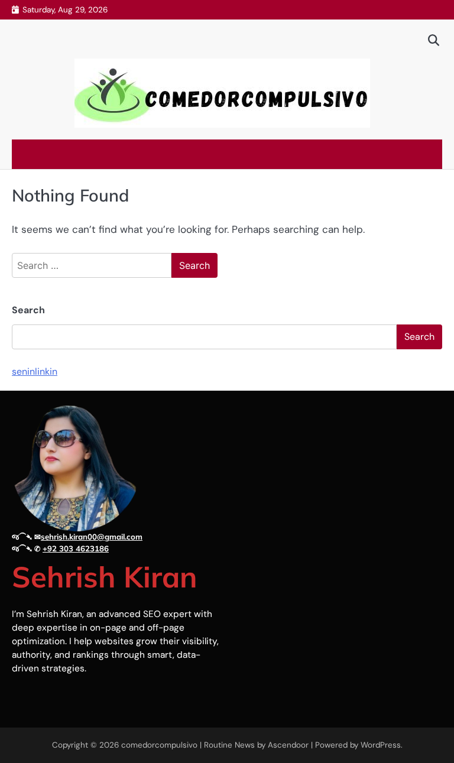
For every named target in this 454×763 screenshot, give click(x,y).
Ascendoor (288, 745)
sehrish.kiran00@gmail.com (91, 536)
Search (28, 310)
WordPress (381, 745)
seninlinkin (34, 371)
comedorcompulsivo (159, 745)
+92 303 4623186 (76, 548)
